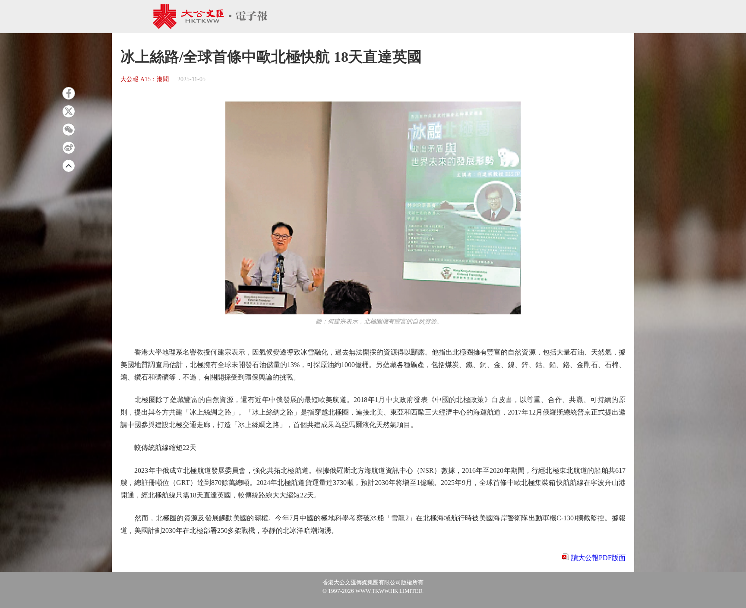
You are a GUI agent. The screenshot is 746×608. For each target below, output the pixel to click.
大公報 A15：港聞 (144, 79)
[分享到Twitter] (68, 111)
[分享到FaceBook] (68, 93)
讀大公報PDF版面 (598, 557)
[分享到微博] (68, 147)
